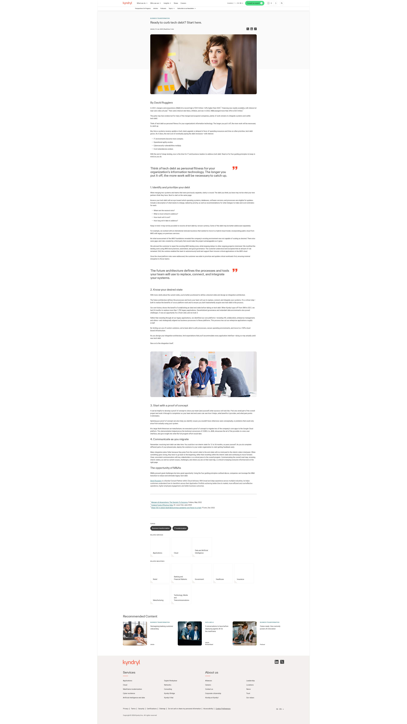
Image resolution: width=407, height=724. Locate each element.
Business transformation (160, 18)
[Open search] (281, 3)
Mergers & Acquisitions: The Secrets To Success (169, 502)
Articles (155, 8)
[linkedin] (277, 662)
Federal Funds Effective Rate (162, 505)
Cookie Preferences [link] (223, 709)
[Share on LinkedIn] (251, 29)
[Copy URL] (255, 29)
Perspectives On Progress (143, 8)
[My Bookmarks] (276, 3)
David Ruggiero (163, 102)
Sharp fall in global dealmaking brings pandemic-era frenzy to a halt (176, 508)
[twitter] (282, 662)
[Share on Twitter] (248, 29)
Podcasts (163, 8)
